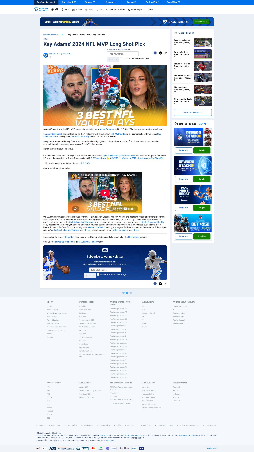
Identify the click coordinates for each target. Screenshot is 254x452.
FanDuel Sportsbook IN (118, 336)
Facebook (176, 387)
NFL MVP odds (118, 134)
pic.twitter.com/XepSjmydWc (150, 158)
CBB (48, 418)
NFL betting (133, 237)
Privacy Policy (105, 425)
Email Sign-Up (137, 9)
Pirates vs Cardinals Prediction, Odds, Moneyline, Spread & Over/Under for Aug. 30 (183, 100)
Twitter (57, 230)
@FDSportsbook (98, 158)
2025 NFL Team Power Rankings (121, 400)
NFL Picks (113, 396)
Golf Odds (82, 334)
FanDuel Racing (179, 317)
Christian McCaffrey (80, 136)
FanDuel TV (151, 2)
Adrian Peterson (106, 129)
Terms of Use (146, 425)
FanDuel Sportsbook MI (118, 346)
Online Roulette (147, 401)
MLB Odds (82, 317)
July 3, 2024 (84, 163)
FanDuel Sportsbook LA (118, 340)
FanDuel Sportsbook (52, 134)
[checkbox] (121, 58)
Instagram (66, 230)
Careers (42, 425)
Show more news (191, 112)
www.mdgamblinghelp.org (188, 435)
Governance (55, 425)
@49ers (126, 158)
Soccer (144, 323)
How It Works (52, 317)
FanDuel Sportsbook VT (118, 374)
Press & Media (211, 425)
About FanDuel (52, 310)
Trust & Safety (72, 425)
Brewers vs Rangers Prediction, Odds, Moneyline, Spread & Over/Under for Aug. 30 (183, 41)
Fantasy (88, 2)
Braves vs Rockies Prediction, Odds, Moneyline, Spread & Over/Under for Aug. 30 (183, 65)
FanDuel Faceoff (179, 320)
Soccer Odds (83, 344)
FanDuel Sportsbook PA (118, 364)
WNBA (49, 415)
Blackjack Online (148, 394)
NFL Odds (82, 306)
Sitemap (50, 337)
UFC (143, 320)
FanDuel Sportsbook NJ (118, 353)
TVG (174, 310)
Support (50, 306)
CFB (48, 401)
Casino (109, 2)
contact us (110, 440)
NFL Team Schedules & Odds (120, 403)
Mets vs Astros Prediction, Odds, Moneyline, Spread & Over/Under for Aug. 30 (183, 88)
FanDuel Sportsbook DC (118, 326)
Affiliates (50, 334)
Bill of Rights (88, 425)
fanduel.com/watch (96, 227)
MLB (67, 9)
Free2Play (172, 2)
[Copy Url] (165, 53)
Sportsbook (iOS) (85, 394)
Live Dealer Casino (148, 397)
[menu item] (41, 6)
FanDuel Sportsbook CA (118, 315)
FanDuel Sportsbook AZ (118, 312)
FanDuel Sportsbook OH (118, 360)
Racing (130, 2)
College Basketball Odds (88, 323)
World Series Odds (85, 351)
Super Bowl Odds (85, 310)
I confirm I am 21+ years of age (136, 58)
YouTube (75, 230)
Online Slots (146, 387)
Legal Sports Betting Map (56, 330)
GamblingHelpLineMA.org (133, 435)
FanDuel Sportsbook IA (118, 329)
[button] (201, 21)
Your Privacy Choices (165, 425)
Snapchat (176, 401)
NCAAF (79, 9)
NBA (91, 9)
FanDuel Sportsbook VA (118, 370)
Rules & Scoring (53, 320)
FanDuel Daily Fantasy (87, 242)
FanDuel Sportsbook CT (118, 322)
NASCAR (50, 411)
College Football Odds (87, 320)
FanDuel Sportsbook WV (118, 377)
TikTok (87, 230)
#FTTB (133, 158)
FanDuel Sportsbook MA (118, 343)
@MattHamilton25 (127, 155)
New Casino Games (149, 391)
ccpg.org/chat (105, 435)
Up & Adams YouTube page (81, 222)
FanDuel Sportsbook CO (118, 319)
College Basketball (148, 313)
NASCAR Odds (84, 347)
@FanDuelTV (66, 54)
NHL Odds (82, 330)
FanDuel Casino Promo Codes (152, 408)
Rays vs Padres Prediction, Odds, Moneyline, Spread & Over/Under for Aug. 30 (183, 53)
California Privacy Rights (125, 425)
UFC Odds (82, 341)
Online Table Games (149, 404)
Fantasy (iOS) (83, 387)
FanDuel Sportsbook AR (118, 309)
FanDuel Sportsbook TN (118, 367)
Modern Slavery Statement (56, 327)
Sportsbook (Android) (86, 397)
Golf (48, 404)
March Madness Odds (87, 327)
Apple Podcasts (149, 222)
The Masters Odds (85, 337)
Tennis (49, 408)
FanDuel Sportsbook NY (118, 357)
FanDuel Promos (117, 9)
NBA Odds (82, 313)
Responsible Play (53, 323)
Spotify (160, 222)
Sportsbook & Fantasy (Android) (90, 391)
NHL (101, 9)
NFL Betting (114, 393)
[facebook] (155, 53)
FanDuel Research (50, 35)
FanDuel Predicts (179, 323)
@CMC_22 (117, 158)
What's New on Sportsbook (57, 313)
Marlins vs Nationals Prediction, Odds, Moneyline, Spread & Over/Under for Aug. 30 (183, 76)
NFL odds (68, 237)
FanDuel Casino (179, 313)
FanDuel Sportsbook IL (118, 333)
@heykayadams (110, 155)
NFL (56, 9)
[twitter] (160, 53)
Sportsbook (67, 2)
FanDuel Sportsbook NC (118, 350)
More (150, 9)
